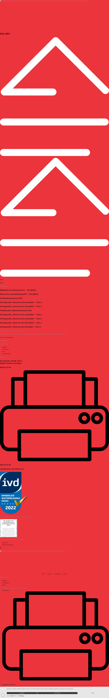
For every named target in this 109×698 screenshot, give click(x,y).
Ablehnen (21, 693)
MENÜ (1, 279)
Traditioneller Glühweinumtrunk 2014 (16, 310)
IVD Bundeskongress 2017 (11, 298)
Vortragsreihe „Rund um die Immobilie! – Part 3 (20, 327)
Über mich (49, 573)
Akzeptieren (57, 693)
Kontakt (65, 573)
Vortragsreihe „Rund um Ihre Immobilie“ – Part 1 (21, 306)
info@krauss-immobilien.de (12, 469)
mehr (92, 693)
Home (43, 573)
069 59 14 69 (5, 367)
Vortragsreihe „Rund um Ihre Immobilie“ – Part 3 (21, 315)
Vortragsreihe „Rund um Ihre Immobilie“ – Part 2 (21, 302)
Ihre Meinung (58, 573)
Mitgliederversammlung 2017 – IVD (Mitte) (18, 290)
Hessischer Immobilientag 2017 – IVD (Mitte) (19, 294)
